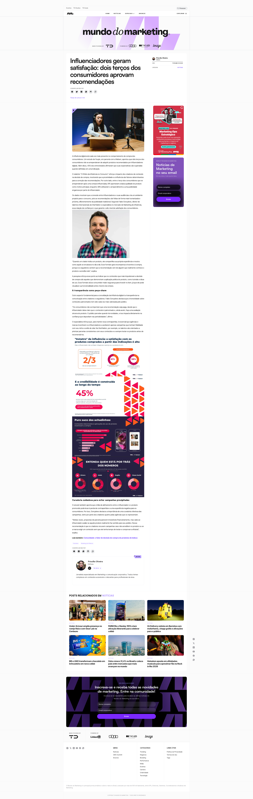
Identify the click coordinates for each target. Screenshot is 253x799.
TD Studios (76, 8)
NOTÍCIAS (117, 13)
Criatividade (144, 773)
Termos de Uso (172, 755)
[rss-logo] (80, 748)
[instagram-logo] (67, 748)
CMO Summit (117, 755)
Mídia (142, 764)
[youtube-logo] (77, 748)
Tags (168, 758)
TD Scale (85, 8)
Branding (143, 758)
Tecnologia (143, 775)
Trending (143, 752)
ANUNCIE (142, 13)
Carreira (143, 770)
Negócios (143, 755)
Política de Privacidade (174, 752)
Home (108, 13)
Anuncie (116, 758)
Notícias (116, 752)
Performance (144, 761)
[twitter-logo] (70, 748)
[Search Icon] (181, 8)
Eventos (68, 8)
